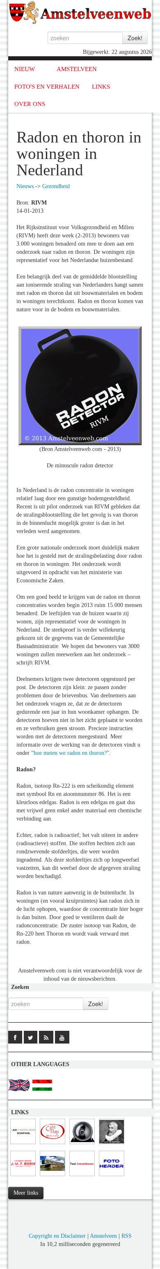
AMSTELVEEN (77, 69)
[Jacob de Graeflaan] (111, 1144)
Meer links (26, 1193)
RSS (126, 1236)
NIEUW (24, 69)
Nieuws (25, 186)
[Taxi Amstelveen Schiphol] (23, 1144)
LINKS (101, 86)
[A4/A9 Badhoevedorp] (82, 1144)
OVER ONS (29, 104)
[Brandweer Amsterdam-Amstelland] (52, 1176)
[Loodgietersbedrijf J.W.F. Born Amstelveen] (23, 1176)
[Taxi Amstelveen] (82, 1176)
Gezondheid (56, 186)
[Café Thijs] (52, 1144)
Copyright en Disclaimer (57, 1236)
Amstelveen (103, 1236)
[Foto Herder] (111, 1176)
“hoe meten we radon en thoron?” (70, 753)
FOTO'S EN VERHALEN (47, 86)
